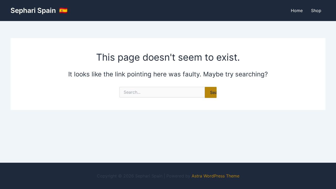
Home (297, 10)
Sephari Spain (33, 10)
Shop (316, 10)
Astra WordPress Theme (215, 175)
